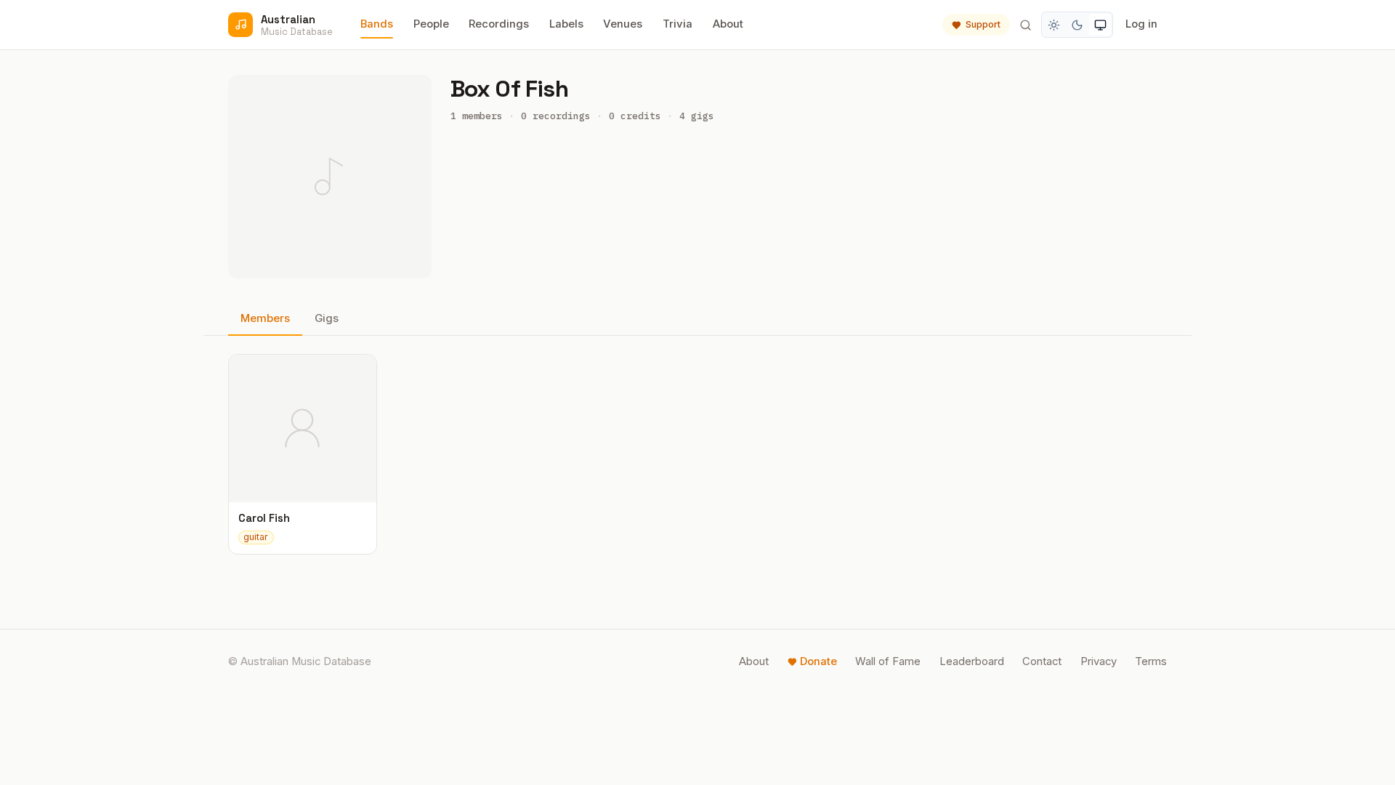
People (431, 24)
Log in (1141, 24)
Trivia (677, 24)
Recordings (499, 24)
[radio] (1054, 25)
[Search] (1025, 24)
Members (265, 318)
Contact (1042, 661)
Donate (818, 661)
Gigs (327, 318)
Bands (376, 24)
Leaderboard (971, 661)
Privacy (1098, 661)
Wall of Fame (888, 661)
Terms (1151, 661)
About (728, 24)
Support (983, 24)
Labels (566, 24)
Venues (622, 24)
